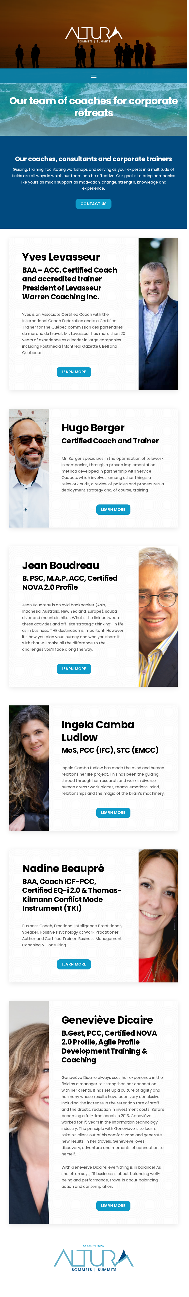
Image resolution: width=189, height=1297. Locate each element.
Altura (91, 1246)
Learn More (74, 371)
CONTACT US (93, 203)
